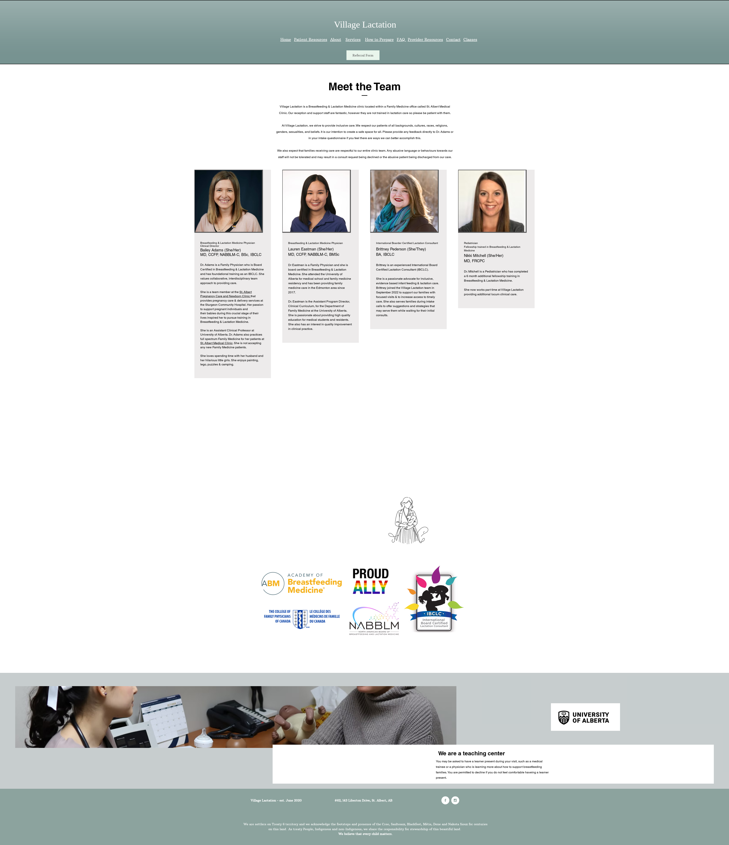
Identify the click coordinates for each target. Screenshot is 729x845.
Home (285, 39)
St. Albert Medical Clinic (216, 343)
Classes (470, 39)
